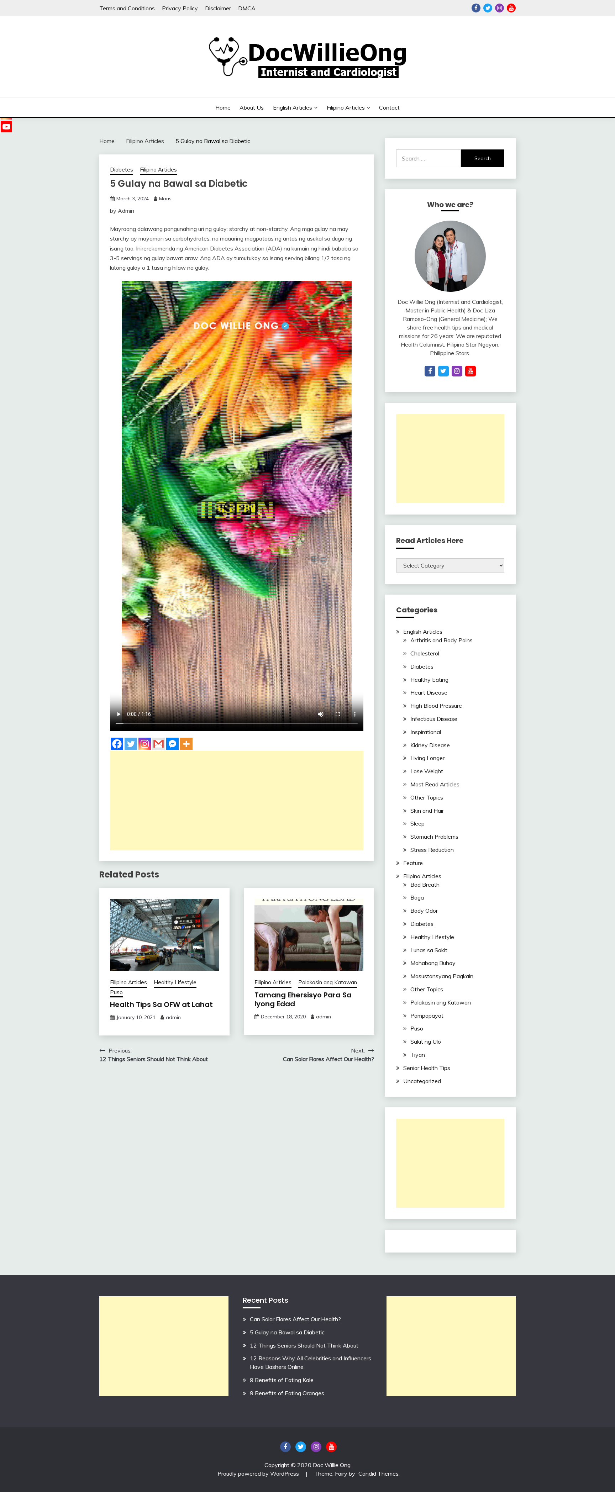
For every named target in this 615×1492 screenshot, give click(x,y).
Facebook (476, 8)
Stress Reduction (432, 849)
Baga (417, 897)
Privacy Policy (180, 8)
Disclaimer (218, 8)
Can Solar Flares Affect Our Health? (295, 1319)
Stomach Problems (434, 836)
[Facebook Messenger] (172, 744)
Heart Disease (428, 692)
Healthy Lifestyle (175, 982)
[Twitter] (131, 744)
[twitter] (443, 371)
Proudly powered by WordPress (258, 1473)
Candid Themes (378, 1473)
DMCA (247, 8)
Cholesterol (424, 653)
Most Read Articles (434, 784)
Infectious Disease (433, 718)
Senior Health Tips (426, 1067)
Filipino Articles (346, 107)
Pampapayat (426, 1015)
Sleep (417, 823)
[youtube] (470, 371)
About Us (252, 107)
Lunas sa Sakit (428, 950)
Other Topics (426, 797)
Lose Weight (426, 771)
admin (173, 1017)
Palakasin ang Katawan (327, 982)
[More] (186, 744)
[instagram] (457, 371)
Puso (116, 992)
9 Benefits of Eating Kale (282, 1379)
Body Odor (424, 910)
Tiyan (417, 1054)
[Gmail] (158, 744)
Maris (165, 198)
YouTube (511, 8)
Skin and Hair (427, 810)
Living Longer (427, 757)
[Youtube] (6, 126)
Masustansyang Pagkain (441, 976)
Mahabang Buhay (433, 962)
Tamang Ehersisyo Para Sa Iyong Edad (303, 999)
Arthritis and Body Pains (441, 640)
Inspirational (425, 732)
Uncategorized (422, 1081)
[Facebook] (117, 744)
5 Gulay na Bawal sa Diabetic (287, 1332)
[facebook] (430, 371)
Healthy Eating (429, 679)
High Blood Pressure (436, 705)
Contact (389, 107)
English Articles (292, 107)
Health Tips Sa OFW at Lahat (161, 1004)
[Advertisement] (236, 800)
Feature (413, 862)
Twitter (487, 8)
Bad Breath (425, 884)
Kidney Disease (430, 745)
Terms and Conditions (127, 8)
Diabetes (121, 169)
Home (223, 107)
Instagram (499, 8)
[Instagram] (144, 744)
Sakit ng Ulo (425, 1041)
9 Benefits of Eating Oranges (287, 1393)
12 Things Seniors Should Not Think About (304, 1345)
